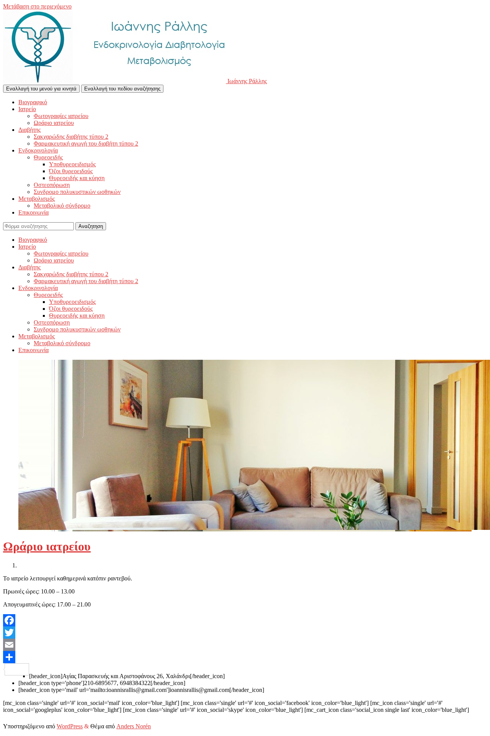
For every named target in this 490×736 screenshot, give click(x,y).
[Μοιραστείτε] (245, 657)
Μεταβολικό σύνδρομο (62, 205)
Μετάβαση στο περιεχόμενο (37, 6)
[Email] (245, 645)
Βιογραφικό (32, 102)
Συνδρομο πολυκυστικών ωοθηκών (77, 192)
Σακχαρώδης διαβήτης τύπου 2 (71, 136)
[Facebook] (245, 620)
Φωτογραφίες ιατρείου (61, 116)
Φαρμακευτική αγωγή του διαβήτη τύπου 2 (86, 143)
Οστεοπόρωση (52, 185)
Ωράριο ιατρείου (54, 123)
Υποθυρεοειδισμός (72, 164)
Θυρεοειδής (48, 157)
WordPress (70, 726)
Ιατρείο (27, 109)
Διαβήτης (29, 129)
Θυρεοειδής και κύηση (77, 178)
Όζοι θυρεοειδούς (71, 171)
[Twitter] (245, 632)
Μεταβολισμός (36, 198)
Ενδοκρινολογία (38, 150)
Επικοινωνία (33, 212)
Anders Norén (133, 726)
